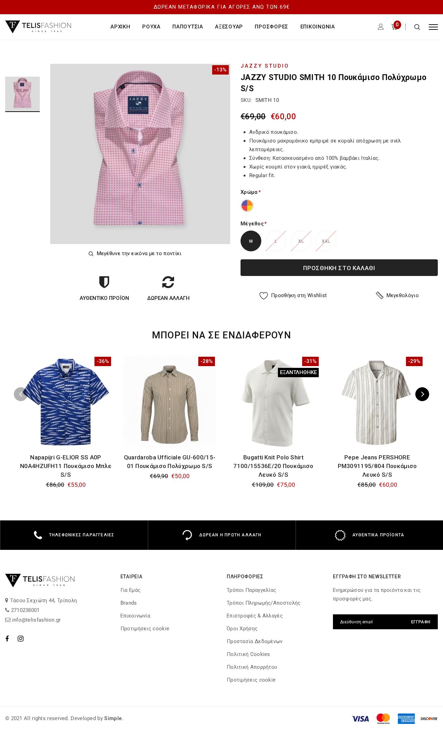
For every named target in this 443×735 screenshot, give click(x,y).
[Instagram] (21, 638)
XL (301, 241)
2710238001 (24, 610)
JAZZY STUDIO (265, 66)
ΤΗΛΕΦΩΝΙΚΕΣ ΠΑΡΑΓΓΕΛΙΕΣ (82, 535)
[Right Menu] (433, 27)
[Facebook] (7, 638)
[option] (140, 154)
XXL (326, 241)
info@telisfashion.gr (35, 620)
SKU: (246, 100)
